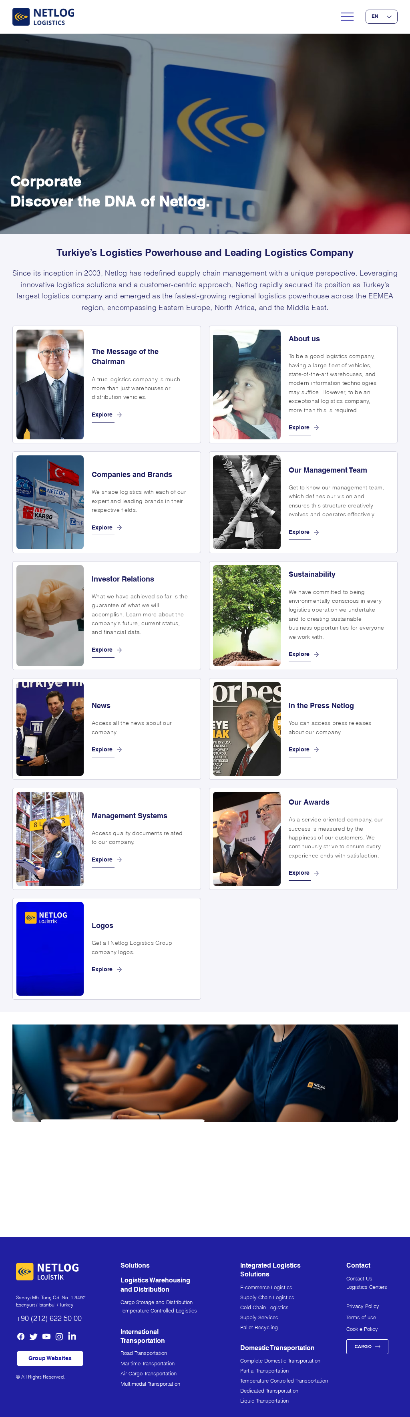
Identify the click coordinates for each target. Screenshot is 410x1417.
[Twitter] (33, 1336)
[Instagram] (59, 1336)
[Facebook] (21, 1336)
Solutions (135, 1265)
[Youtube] (46, 1336)
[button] (50, 1358)
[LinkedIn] (72, 1336)
